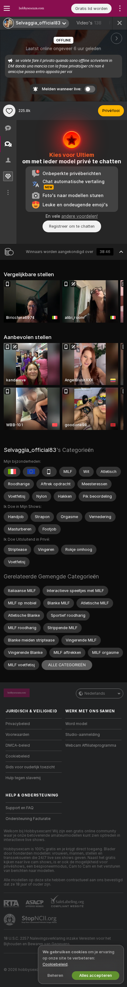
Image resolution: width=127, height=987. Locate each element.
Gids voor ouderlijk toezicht (30, 767)
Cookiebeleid (18, 756)
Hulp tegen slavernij (23, 778)
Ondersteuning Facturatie (28, 819)
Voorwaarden (17, 734)
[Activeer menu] (7, 8)
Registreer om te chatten (72, 226)
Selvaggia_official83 (30, 450)
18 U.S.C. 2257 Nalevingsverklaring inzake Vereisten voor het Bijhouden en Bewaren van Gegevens (57, 941)
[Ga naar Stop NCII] (40, 919)
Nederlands (94, 693)
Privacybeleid (18, 724)
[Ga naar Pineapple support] (10, 919)
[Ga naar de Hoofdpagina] (38, 8)
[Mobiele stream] (49, 472)
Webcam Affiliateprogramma (90, 745)
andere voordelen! (79, 216)
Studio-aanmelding (82, 734)
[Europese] (31, 472)
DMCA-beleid (18, 745)
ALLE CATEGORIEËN (67, 665)
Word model (76, 724)
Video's (88, 23)
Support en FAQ (20, 808)
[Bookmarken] (9, 111)
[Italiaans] (12, 472)
